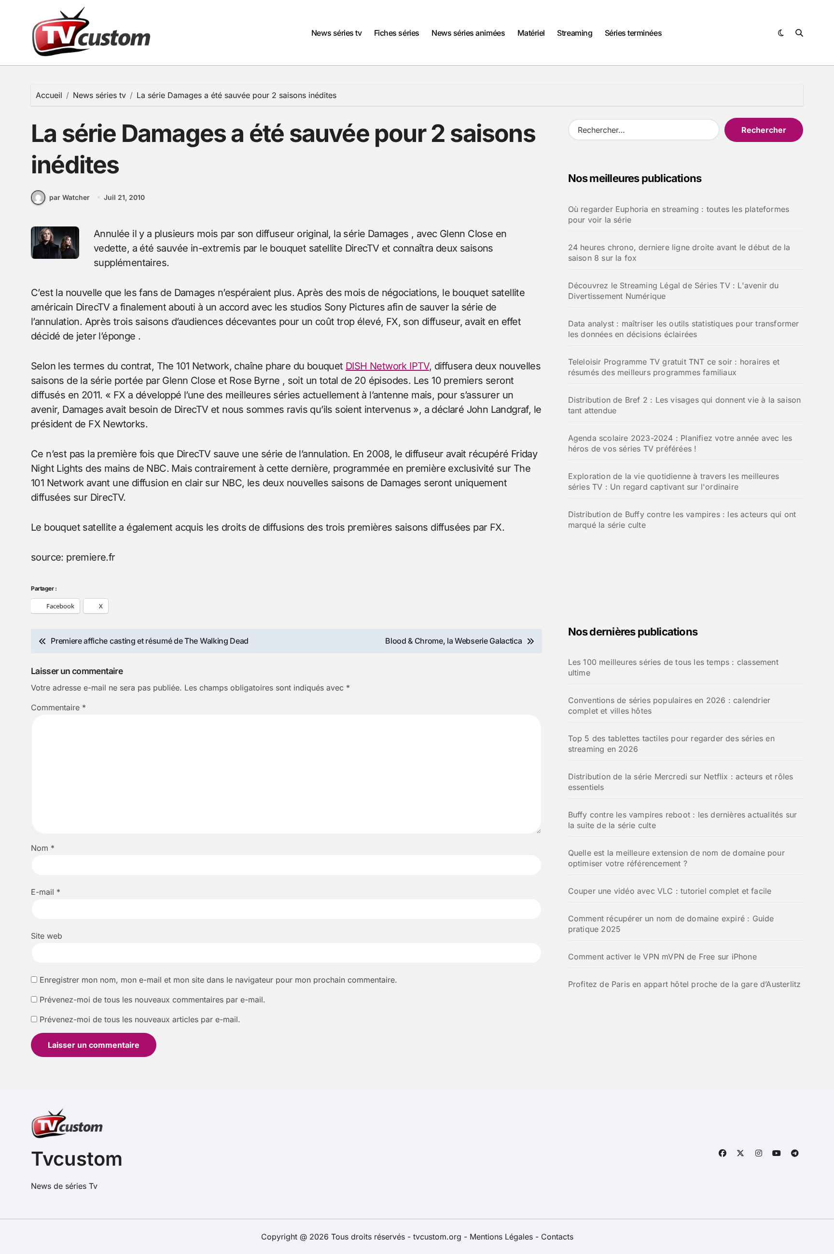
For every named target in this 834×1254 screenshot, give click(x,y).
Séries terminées (633, 33)
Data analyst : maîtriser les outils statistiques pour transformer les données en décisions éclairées (683, 329)
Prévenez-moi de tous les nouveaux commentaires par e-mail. (152, 999)
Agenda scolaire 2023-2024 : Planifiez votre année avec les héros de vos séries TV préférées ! (680, 443)
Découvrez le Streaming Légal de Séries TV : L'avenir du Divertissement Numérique (673, 291)
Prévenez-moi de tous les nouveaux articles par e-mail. (140, 1019)
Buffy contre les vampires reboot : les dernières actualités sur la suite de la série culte (682, 820)
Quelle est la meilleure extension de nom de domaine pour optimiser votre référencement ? (676, 858)
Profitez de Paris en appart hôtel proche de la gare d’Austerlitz (684, 984)
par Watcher (69, 197)
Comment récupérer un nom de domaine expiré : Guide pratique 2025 (671, 924)
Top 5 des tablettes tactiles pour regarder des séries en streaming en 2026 (671, 743)
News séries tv (336, 33)
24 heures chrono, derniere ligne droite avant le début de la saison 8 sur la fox (679, 252)
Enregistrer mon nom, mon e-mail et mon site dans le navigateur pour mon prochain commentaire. (218, 980)
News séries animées (468, 33)
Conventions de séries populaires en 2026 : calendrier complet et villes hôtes (669, 705)
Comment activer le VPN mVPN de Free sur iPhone (662, 956)
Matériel (531, 33)
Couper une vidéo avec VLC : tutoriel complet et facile (670, 891)
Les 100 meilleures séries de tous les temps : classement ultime (673, 667)
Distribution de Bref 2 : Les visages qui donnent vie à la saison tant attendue (684, 405)
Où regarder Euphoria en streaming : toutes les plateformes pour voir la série (679, 214)
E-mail (45, 892)
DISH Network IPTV (387, 366)
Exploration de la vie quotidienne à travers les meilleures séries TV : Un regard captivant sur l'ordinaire (673, 481)
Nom (43, 848)
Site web (46, 936)
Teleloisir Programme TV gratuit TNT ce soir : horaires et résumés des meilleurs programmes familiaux (673, 367)
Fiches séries (396, 33)
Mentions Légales (502, 1236)
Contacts (557, 1236)
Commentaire (58, 707)
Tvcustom (77, 1158)
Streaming (574, 33)
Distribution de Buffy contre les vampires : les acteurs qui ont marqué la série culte (682, 519)
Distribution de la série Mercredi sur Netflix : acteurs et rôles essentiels (680, 782)
